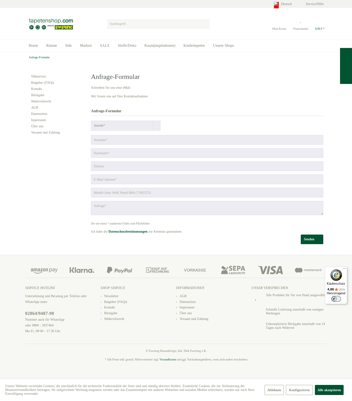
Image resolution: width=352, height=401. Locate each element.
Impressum (38, 120)
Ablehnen (274, 390)
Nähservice (38, 76)
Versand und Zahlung (45, 132)
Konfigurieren (299, 390)
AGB (34, 107)
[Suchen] (205, 24)
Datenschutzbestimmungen (128, 231)
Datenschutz (39, 114)
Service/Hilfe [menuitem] (315, 4)
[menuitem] (158, 23)
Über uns (37, 126)
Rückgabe (37, 95)
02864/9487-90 (39, 313)
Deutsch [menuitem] (287, 4)
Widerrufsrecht (41, 101)
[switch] (336, 299)
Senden (309, 239)
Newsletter (111, 296)
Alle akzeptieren (329, 390)
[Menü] (344, 269)
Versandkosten (167, 359)
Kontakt (36, 89)
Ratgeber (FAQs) (42, 82)
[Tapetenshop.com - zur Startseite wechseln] (51, 24)
